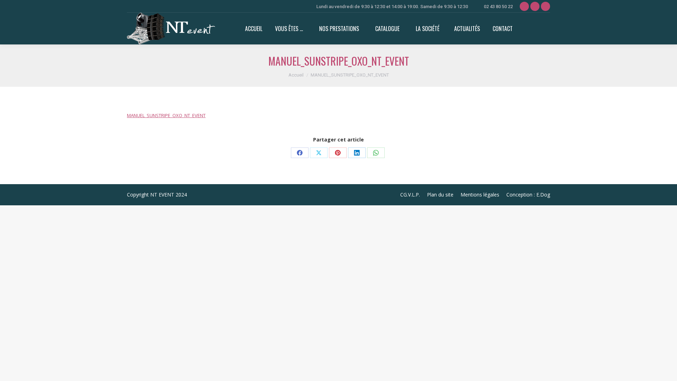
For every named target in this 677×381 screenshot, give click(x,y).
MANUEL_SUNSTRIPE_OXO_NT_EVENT (166, 115)
